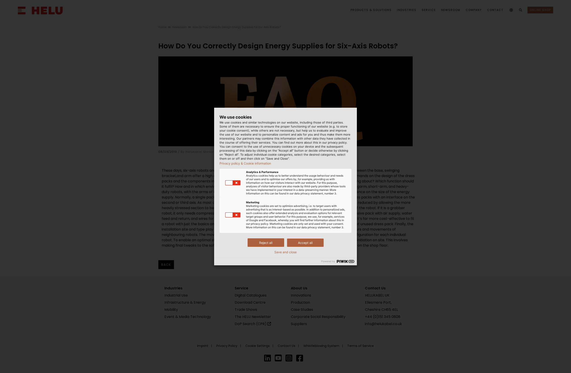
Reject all (265, 243)
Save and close (285, 252)
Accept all (305, 243)
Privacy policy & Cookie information (245, 163)
